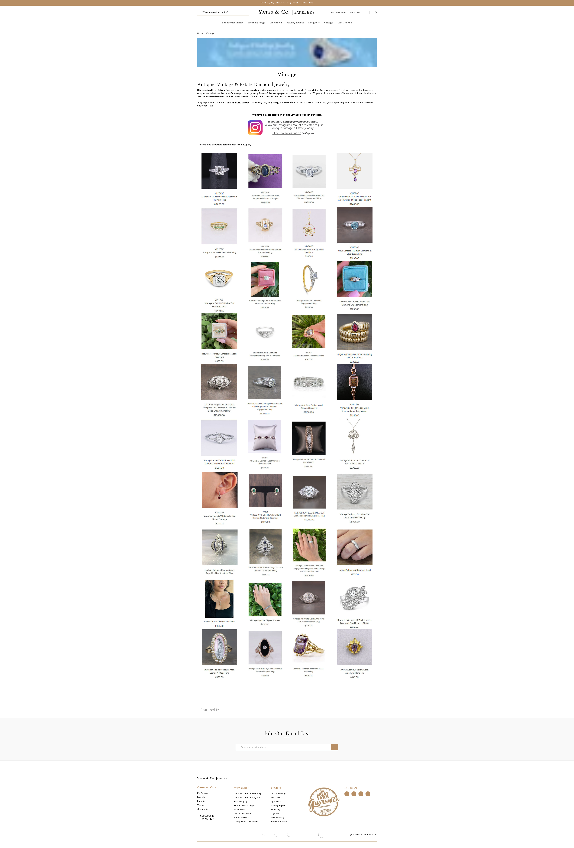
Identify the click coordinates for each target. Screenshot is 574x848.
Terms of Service (279, 821)
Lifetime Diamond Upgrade (247, 797)
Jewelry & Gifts (295, 22)
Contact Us (203, 809)
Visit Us (200, 805)
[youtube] (368, 793)
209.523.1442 (207, 819)
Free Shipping (240, 801)
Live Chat (201, 797)
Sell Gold (275, 797)
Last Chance (345, 22)
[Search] (200, 12)
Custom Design (278, 793)
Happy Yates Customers (246, 821)
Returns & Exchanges (244, 805)
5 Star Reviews (241, 817)
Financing (275, 809)
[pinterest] (354, 793)
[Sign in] (365, 12)
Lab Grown (276, 22)
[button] (287, 127)
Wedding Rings (256, 22)
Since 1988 (239, 809)
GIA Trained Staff (242, 813)
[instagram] (361, 793)
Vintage (328, 22)
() (375, 12)
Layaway (275, 813)
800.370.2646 (207, 816)
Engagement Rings (233, 22)
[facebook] (347, 793)
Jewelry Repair (278, 805)
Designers (314, 22)
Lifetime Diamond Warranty (247, 793)
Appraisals (276, 801)
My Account (203, 793)
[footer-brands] (324, 801)
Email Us (201, 801)
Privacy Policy (277, 817)
